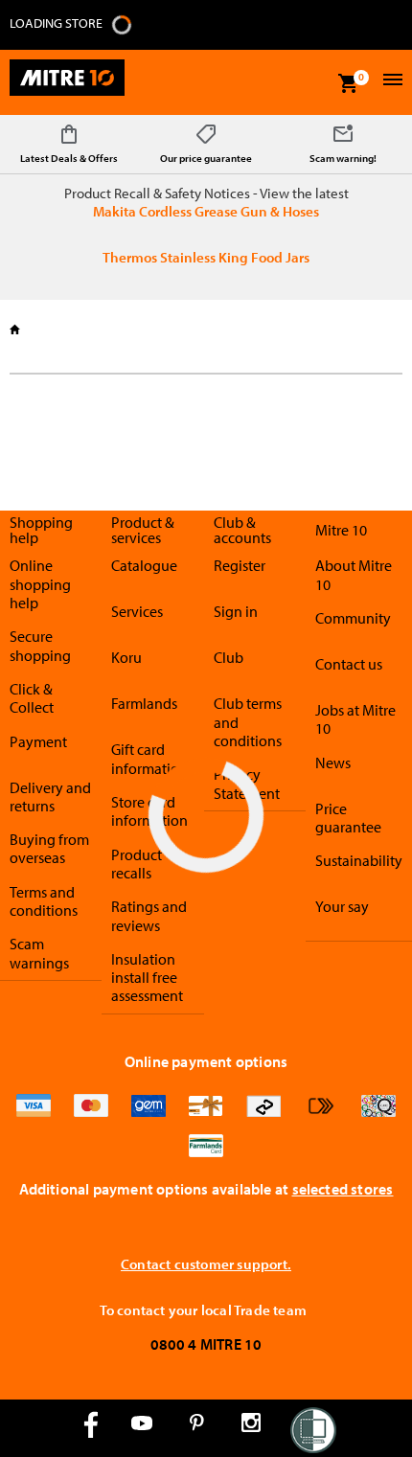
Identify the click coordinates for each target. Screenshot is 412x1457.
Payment (38, 741)
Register (239, 565)
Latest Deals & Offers (69, 158)
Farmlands (144, 703)
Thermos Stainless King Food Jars (206, 257)
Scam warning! (343, 158)
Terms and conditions (44, 901)
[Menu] (390, 82)
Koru (126, 657)
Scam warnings (39, 952)
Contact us (348, 663)
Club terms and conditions (248, 722)
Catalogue (144, 565)
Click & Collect (32, 698)
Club (228, 657)
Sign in (236, 611)
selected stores (343, 1188)
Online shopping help (40, 584)
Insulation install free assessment (147, 977)
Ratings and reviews (149, 915)
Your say (342, 906)
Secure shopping (40, 645)
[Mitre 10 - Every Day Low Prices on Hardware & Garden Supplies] (67, 82)
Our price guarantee (206, 158)
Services (137, 611)
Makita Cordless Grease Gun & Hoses (206, 211)
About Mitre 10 (353, 574)
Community (353, 617)
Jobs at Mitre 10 (355, 719)
